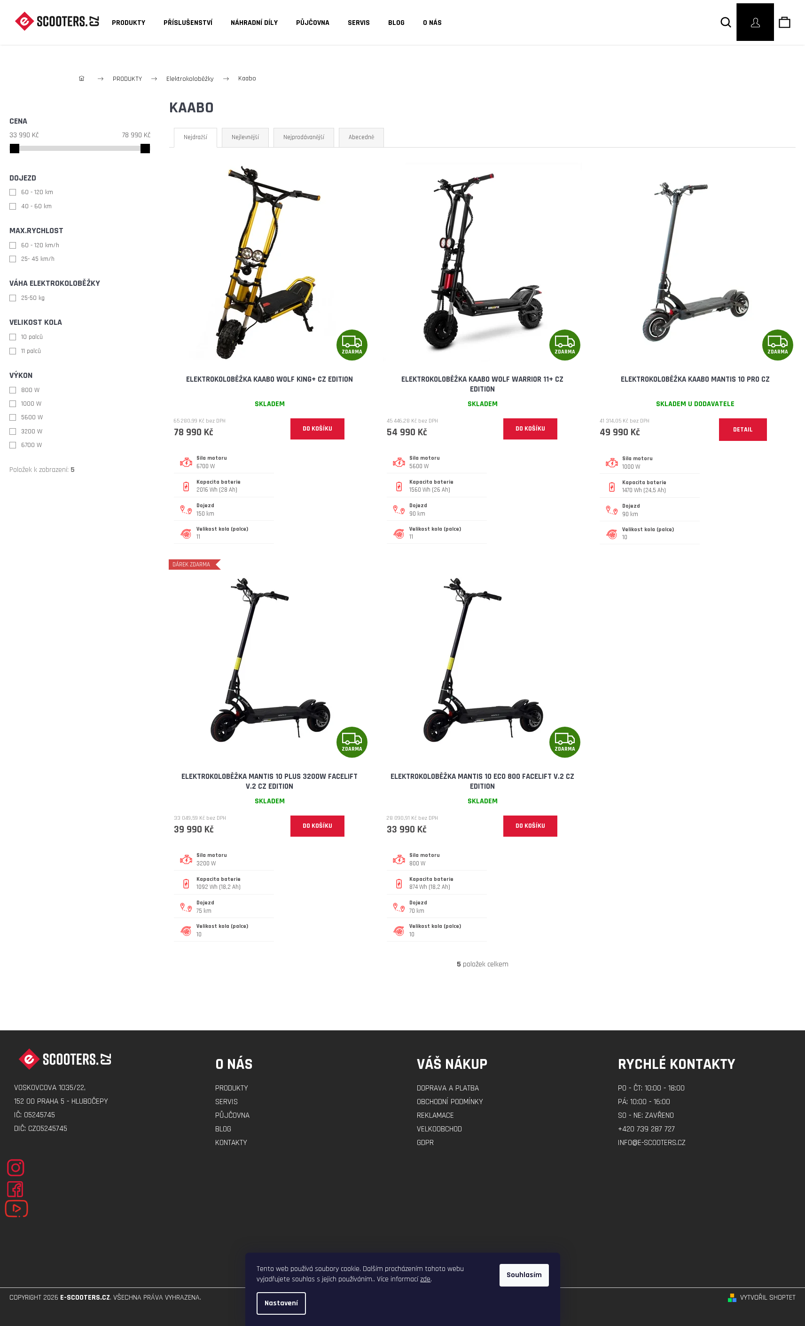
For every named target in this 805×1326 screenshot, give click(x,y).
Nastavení (281, 1303)
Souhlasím (524, 1275)
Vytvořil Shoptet (768, 1297)
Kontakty (231, 1143)
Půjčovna (232, 1115)
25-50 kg (33, 298)
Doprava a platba (448, 1088)
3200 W (31, 431)
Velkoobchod (439, 1129)
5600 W (32, 417)
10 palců (32, 337)
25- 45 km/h (38, 259)
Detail (743, 429)
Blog (223, 1129)
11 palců (31, 351)
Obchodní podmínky (450, 1102)
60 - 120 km (37, 192)
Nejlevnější (245, 137)
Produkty (231, 1088)
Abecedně (361, 137)
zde (425, 1279)
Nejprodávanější (303, 137)
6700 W (31, 445)
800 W (30, 390)
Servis (226, 1102)
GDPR (425, 1143)
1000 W (31, 404)
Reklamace (435, 1115)
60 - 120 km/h (40, 245)
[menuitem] (125, 23)
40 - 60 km (36, 206)
